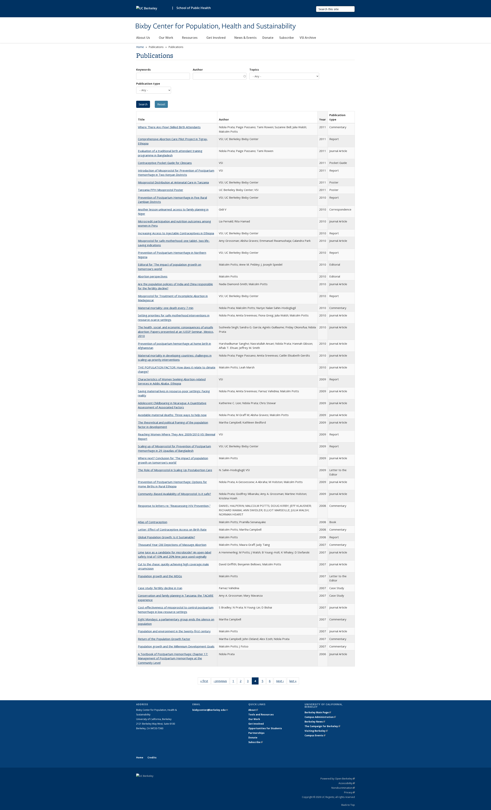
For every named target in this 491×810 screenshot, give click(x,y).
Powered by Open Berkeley (337, 778)
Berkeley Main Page (318, 712)
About (253, 710)
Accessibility (347, 783)
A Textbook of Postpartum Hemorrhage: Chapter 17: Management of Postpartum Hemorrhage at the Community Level (173, 658)
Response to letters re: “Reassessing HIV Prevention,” (174, 506)
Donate (268, 38)
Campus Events (315, 735)
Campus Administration (320, 717)
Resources (190, 38)
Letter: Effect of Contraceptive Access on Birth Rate (172, 529)
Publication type (148, 83)
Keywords (143, 69)
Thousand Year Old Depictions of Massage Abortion (172, 545)
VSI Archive (308, 38)
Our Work (166, 38)
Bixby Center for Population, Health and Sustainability (215, 26)
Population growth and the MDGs (160, 576)
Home (140, 47)
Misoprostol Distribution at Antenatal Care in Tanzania (173, 182)
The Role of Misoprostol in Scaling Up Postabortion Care (175, 470)
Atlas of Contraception (152, 522)
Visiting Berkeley (316, 730)
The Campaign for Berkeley (322, 726)
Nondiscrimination (343, 787)
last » (294, 681)
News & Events (245, 38)
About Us (143, 38)
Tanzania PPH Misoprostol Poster (160, 190)
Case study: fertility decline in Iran (160, 588)
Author (198, 69)
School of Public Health (193, 8)
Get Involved (216, 38)
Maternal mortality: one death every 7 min (165, 308)
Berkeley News (315, 721)
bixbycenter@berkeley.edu (210, 710)
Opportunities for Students (265, 728)
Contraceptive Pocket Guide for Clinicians (165, 163)
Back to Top (348, 805)
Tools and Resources (261, 714)
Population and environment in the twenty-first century (174, 631)
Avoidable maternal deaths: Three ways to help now (172, 415)
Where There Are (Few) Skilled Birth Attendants (169, 127)
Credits (152, 757)
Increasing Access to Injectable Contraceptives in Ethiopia (176, 233)
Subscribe (286, 38)
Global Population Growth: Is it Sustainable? (166, 537)
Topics (254, 69)
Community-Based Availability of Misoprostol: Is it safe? (174, 494)
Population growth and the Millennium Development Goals (176, 646)
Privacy (349, 792)
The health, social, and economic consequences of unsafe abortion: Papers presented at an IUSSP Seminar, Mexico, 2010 (176, 331)
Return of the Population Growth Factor (164, 639)
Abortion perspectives (152, 276)
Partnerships (256, 733)
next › (281, 681)
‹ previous (221, 681)
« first (205, 681)
